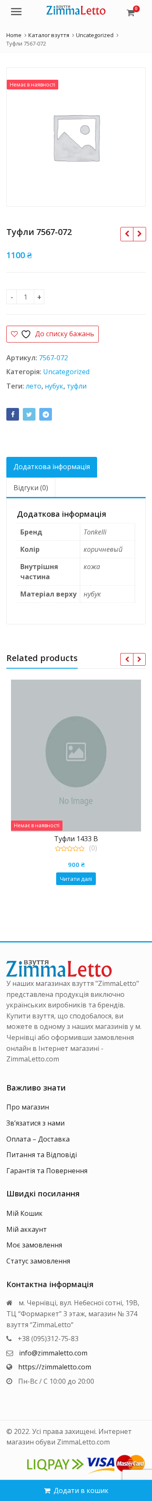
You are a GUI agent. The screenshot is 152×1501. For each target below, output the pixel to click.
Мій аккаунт (26, 1229)
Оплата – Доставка (38, 1139)
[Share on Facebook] (12, 414)
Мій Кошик (24, 1213)
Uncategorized (66, 371)
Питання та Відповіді (41, 1154)
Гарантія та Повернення (46, 1170)
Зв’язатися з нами (35, 1123)
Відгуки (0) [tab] (31, 487)
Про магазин (27, 1107)
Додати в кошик (81, 1490)
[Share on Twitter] (29, 414)
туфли (77, 386)
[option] (76, 137)
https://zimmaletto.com (54, 1366)
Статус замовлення (38, 1261)
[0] (131, 12)
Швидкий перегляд (80, 838)
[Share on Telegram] (45, 414)
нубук (54, 386)
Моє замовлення (34, 1245)
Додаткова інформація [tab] (52, 466)
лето (33, 386)
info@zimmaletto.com (53, 1353)
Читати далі (76, 879)
